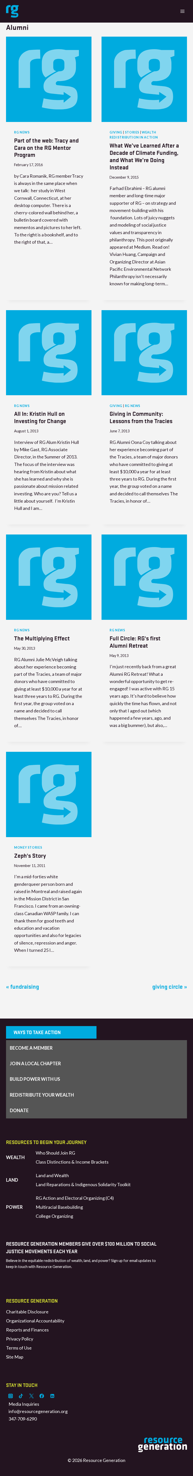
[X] (31, 1395)
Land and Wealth (52, 1175)
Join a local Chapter (35, 1063)
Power (14, 1207)
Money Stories (28, 847)
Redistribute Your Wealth (42, 1095)
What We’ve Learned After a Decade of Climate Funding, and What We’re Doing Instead (144, 156)
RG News (21, 132)
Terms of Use (19, 1348)
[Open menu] (182, 11)
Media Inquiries (24, 1404)
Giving (116, 132)
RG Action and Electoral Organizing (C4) (75, 1198)
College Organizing (54, 1216)
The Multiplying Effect (42, 638)
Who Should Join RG (55, 1153)
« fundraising (22, 986)
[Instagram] (10, 1395)
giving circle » (169, 986)
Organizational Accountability (35, 1320)
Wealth (15, 1157)
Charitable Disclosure (27, 1311)
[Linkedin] (52, 1395)
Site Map (14, 1357)
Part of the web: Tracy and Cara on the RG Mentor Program (46, 147)
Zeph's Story (30, 855)
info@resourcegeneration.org (38, 1411)
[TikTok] (20, 1395)
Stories (132, 132)
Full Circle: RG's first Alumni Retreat (135, 641)
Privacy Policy (19, 1338)
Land (12, 1180)
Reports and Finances (27, 1329)
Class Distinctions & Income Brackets (72, 1162)
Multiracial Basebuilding (59, 1207)
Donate (19, 1110)
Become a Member (31, 1048)
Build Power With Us (35, 1079)
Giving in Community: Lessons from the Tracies (141, 417)
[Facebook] (41, 1395)
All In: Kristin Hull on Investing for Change (40, 417)
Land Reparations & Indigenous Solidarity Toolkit (83, 1184)
